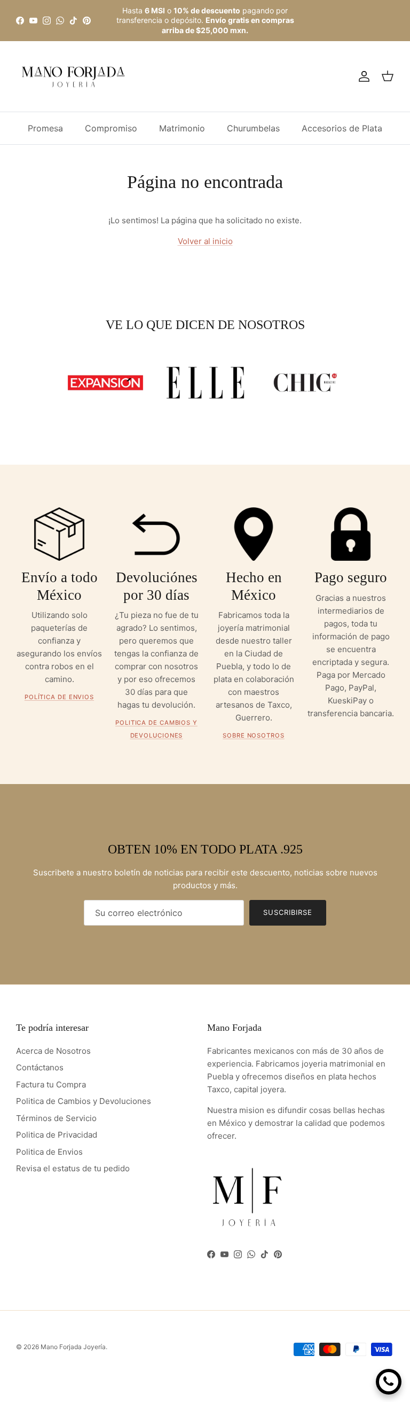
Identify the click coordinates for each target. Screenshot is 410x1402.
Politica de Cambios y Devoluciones (83, 1101)
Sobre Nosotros (254, 735)
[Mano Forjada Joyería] (73, 76)
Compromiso (111, 128)
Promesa (45, 128)
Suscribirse (287, 912)
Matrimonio (182, 128)
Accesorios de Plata (342, 128)
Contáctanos (40, 1067)
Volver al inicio (205, 241)
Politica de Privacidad (56, 1135)
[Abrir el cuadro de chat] (388, 1382)
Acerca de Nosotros (53, 1051)
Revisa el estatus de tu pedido (73, 1168)
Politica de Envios (49, 1152)
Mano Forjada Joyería (73, 1347)
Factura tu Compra (51, 1084)
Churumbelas (253, 128)
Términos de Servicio (56, 1118)
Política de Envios (59, 697)
